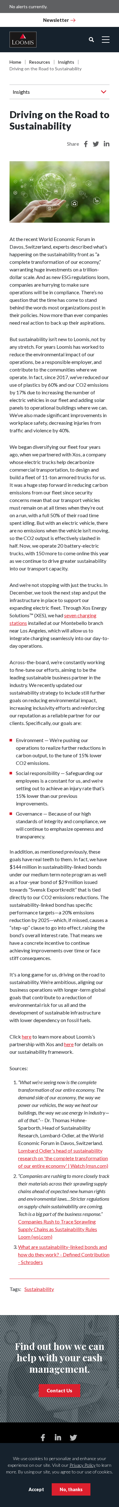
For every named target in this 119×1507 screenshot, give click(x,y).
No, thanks (71, 1489)
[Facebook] (43, 1437)
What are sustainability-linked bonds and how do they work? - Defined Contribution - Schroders (63, 1254)
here (26, 1036)
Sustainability (39, 1289)
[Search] (91, 39)
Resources (39, 62)
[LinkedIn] (58, 1437)
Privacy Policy (82, 1465)
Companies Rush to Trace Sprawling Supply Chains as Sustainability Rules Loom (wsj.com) (57, 1229)
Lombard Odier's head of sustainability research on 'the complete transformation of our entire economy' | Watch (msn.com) (63, 1158)
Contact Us (59, 1390)
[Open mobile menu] (105, 39)
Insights (66, 62)
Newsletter (56, 20)
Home (15, 62)
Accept (36, 1489)
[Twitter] (73, 1437)
